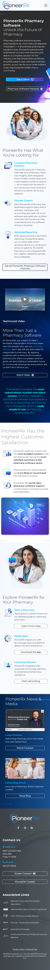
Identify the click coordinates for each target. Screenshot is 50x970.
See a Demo (25, 79)
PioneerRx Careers (25, 881)
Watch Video (25, 375)
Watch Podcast (25, 748)
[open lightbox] (25, 299)
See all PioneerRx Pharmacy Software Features (25, 267)
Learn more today (31, 626)
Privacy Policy (19, 949)
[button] (45, 5)
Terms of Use (31, 949)
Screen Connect (25, 873)
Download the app (31, 652)
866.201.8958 (9, 866)
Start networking (31, 681)
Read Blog (25, 796)
